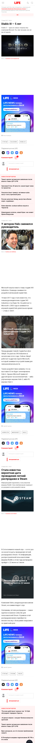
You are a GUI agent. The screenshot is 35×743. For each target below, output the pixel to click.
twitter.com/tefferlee (13, 345)
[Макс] (8, 153)
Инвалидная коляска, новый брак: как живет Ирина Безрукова (17, 213)
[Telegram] (12, 153)
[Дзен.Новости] (3, 153)
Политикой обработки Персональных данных (13, 8)
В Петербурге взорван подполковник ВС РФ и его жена (17, 738)
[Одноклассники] (21, 153)
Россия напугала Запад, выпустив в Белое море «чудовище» (16, 200)
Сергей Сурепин (7, 426)
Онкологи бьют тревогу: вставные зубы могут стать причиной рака (15, 193)
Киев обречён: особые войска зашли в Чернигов (15, 207)
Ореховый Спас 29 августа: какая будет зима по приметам (17, 187)
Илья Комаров (7, 135)
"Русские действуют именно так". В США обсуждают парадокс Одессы (15, 712)
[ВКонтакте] (17, 153)
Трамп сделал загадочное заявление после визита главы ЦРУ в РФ (16, 180)
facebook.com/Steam (11, 513)
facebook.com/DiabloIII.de (12, 58)
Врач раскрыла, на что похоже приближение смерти (17, 732)
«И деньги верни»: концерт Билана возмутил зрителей (17, 719)
